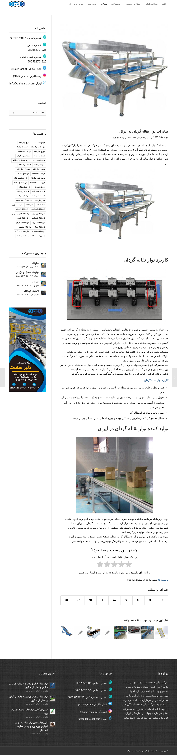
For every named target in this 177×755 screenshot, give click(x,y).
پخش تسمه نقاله (38, 236)
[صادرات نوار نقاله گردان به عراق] (114, 75)
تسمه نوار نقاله (21, 147)
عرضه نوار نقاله (23, 173)
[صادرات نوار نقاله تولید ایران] (147, 632)
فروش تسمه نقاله (20, 178)
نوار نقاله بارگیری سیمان (20, 213)
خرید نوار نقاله (39, 164)
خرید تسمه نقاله (39, 160)
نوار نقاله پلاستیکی (22, 231)
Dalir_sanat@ (19, 69)
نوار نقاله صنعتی (25, 227)
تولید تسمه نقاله (24, 151)
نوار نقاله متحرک (38, 231)
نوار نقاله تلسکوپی (38, 218)
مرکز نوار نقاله (40, 200)
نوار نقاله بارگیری (38, 213)
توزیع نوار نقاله (39, 151)
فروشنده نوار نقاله (20, 182)
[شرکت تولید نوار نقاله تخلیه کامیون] (66, 631)
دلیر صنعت (153, 751)
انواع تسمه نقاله (39, 142)
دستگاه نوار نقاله (25, 164)
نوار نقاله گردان (134, 137)
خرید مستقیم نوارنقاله (21, 160)
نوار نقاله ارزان (17, 204)
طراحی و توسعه (141, 751)
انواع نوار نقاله (24, 142)
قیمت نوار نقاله (23, 191)
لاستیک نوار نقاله (38, 196)
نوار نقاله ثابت (22, 218)
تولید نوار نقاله (150, 580)
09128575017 (17, 38)
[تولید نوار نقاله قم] (80, 632)
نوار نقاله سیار (40, 227)
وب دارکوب (129, 751)
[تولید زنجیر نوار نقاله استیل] (134, 629)
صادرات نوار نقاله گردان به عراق (143, 131)
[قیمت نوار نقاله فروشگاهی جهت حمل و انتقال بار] (93, 632)
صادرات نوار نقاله (134, 580)
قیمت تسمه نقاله (38, 191)
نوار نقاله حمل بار (38, 222)
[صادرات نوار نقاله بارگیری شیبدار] (161, 632)
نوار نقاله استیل (22, 209)
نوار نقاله (144, 137)
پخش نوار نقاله (23, 236)
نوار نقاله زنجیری (22, 222)
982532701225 (37, 50)
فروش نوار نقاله (39, 187)
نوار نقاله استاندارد (38, 209)
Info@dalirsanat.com (22, 84)
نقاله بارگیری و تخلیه (23, 200)
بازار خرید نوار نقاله (38, 147)
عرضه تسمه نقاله (38, 173)
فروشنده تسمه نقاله (37, 182)
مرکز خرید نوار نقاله (22, 196)
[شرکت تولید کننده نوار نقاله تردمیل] (120, 632)
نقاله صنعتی (40, 204)
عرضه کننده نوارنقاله (37, 178)
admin (116, 137)
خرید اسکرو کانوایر (24, 156)
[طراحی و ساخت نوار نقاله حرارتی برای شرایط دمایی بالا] (107, 632)
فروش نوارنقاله (24, 187)
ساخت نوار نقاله (39, 169)
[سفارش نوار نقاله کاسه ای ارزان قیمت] (174, 377)
